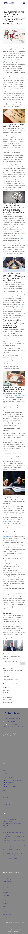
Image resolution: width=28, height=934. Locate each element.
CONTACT (5, 794)
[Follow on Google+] (11, 734)
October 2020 (7, 699)
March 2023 (6, 692)
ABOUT (5, 774)
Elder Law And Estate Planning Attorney (13, 390)
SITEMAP (5, 808)
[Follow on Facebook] (4, 734)
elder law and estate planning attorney (14, 209)
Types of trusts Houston (10, 858)
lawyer (22, 238)
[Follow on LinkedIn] (14, 734)
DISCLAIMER (6, 804)
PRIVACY (5, 797)
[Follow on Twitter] (7, 734)
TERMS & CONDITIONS (9, 801)
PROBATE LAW (9, 782)
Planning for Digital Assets (10, 679)
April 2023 (6, 690)
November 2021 (7, 697)
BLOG (4, 790)
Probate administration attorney (12, 853)
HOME (5, 770)
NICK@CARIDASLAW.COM (13, 718)
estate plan (6, 59)
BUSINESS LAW (9, 784)
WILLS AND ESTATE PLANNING (14, 780)
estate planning (10, 322)
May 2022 (5, 695)
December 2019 (7, 702)
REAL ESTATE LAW (10, 786)
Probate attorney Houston (11, 856)
